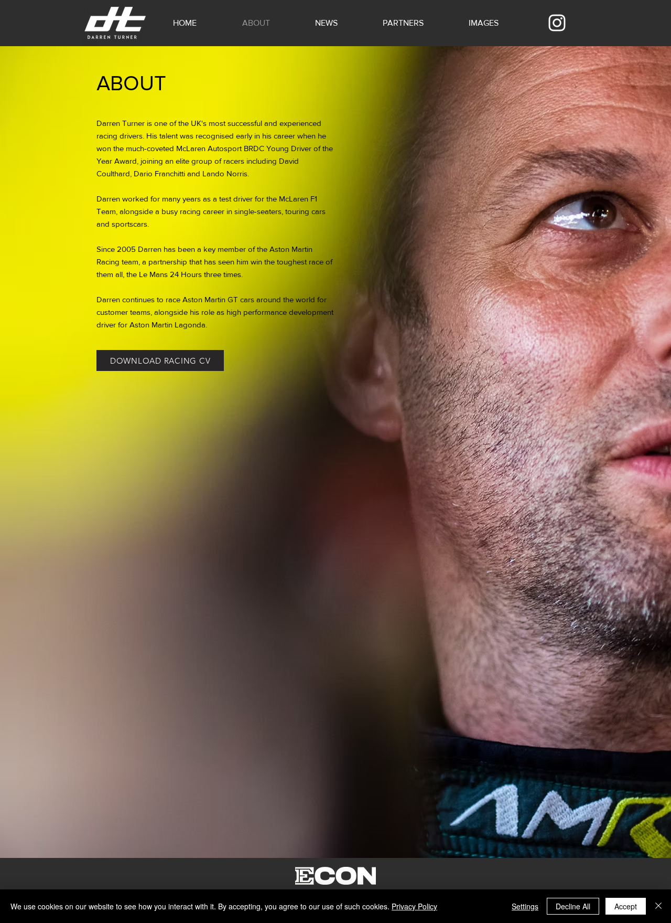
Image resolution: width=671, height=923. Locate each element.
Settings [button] (525, 906)
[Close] (658, 906)
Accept (625, 906)
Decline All (573, 906)
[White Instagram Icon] (557, 23)
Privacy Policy (414, 906)
